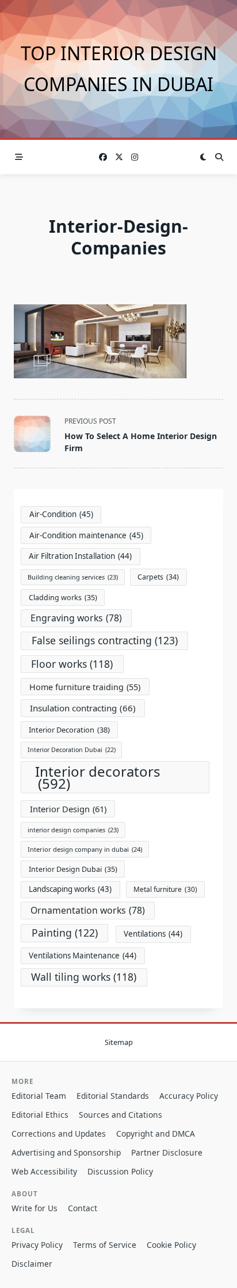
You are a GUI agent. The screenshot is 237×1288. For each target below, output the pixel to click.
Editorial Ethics (40, 1114)
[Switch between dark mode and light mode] (203, 157)
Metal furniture (165, 889)
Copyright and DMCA (155, 1133)
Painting (65, 932)
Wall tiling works (83, 977)
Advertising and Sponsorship (66, 1152)
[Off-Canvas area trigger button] (19, 157)
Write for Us (35, 1208)
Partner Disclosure (166, 1152)
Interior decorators (97, 777)
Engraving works (76, 618)
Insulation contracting (83, 708)
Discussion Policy (120, 1171)
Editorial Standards (113, 1095)
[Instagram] (134, 157)
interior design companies (73, 829)
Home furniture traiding (84, 687)
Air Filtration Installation (80, 556)
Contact (82, 1208)
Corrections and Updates (59, 1133)
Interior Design (68, 809)
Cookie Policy (171, 1244)
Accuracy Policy (188, 1095)
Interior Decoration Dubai (72, 750)
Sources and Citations (120, 1114)
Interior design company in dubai (85, 849)
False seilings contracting (105, 640)
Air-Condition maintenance (86, 535)
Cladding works (63, 597)
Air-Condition (61, 514)
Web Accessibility (44, 1171)
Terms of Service (104, 1244)
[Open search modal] (219, 157)
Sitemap (119, 1042)
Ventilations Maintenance (82, 955)
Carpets (158, 577)
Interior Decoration (69, 730)
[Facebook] (103, 157)
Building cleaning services (73, 577)
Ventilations (153, 934)
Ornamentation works (87, 910)
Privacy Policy (37, 1244)
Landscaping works (70, 889)
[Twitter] (119, 157)
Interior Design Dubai (73, 869)
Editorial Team (39, 1095)
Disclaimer (32, 1263)
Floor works (72, 664)
